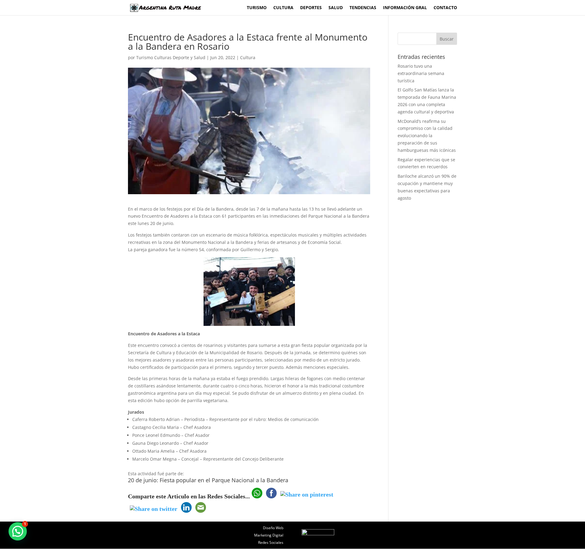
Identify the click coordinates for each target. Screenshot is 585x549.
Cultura (283, 7)
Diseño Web (273, 527)
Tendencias (362, 7)
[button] (18, 531)
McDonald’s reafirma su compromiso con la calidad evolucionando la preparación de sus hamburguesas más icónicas (427, 135)
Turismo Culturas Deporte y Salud (170, 57)
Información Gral (405, 7)
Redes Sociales (270, 542)
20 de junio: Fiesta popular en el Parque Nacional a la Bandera (208, 480)
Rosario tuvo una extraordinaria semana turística (421, 73)
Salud (335, 7)
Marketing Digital (268, 535)
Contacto (445, 7)
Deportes (311, 7)
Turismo (257, 7)
